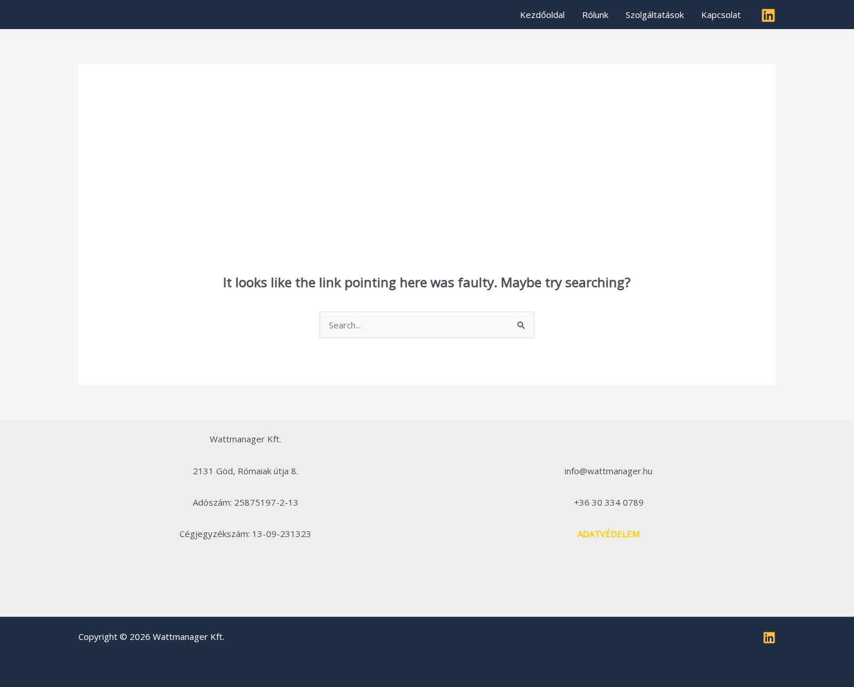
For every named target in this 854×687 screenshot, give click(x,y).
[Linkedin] (768, 15)
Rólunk (595, 14)
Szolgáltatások (655, 14)
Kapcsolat (721, 14)
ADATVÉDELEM (608, 533)
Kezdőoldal (542, 14)
